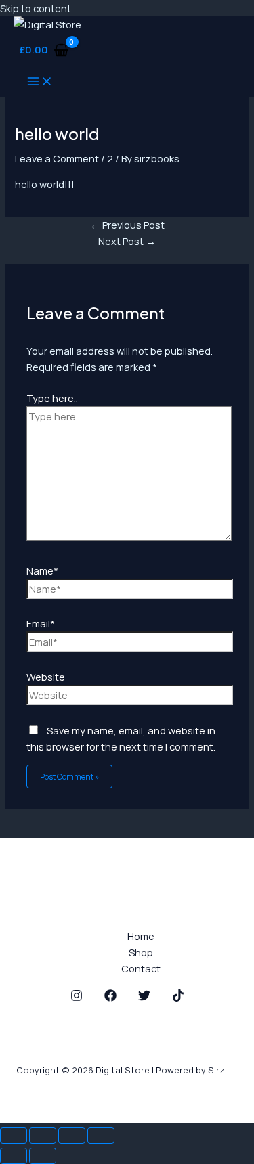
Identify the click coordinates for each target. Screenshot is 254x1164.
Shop (141, 952)
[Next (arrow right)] (42, 1156)
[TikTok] (178, 997)
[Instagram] (76, 997)
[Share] (71, 1135)
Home (140, 936)
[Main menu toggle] (40, 82)
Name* (42, 570)
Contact (141, 968)
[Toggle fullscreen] (42, 1135)
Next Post (127, 241)
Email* (40, 623)
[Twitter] (144, 997)
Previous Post (127, 224)
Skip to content (35, 8)
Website (45, 677)
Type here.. (52, 398)
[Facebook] (110, 997)
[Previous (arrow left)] (13, 1156)
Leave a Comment (57, 158)
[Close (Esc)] (100, 1135)
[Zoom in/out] (13, 1135)
